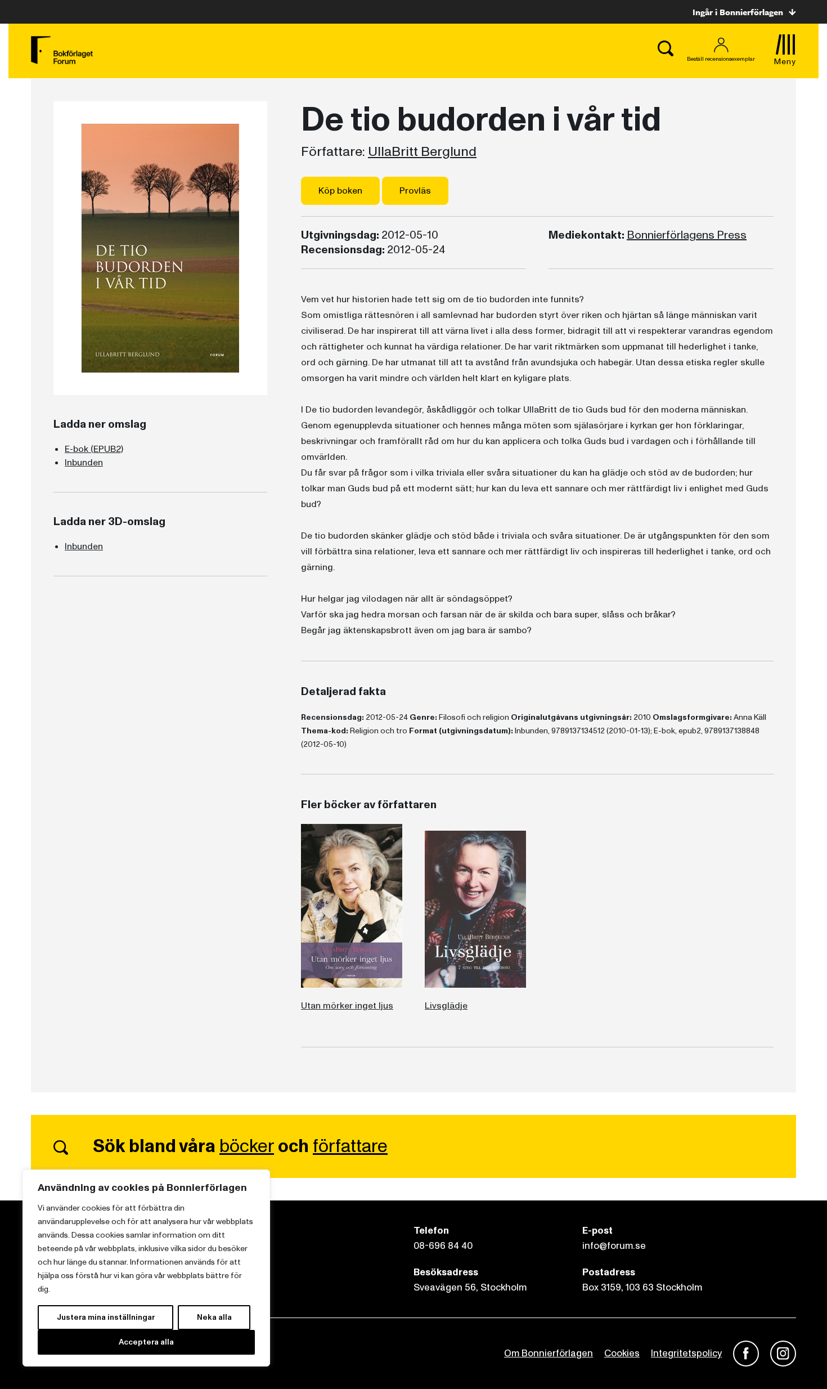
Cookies (622, 1353)
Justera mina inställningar (106, 1317)
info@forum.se (614, 1245)
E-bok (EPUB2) (94, 449)
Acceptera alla (146, 1342)
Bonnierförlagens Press (687, 235)
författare (350, 1146)
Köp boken (340, 191)
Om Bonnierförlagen (548, 1353)
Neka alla (214, 1317)
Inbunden (84, 462)
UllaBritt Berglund (422, 152)
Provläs (415, 191)
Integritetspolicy (686, 1353)
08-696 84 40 (443, 1245)
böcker (246, 1146)
